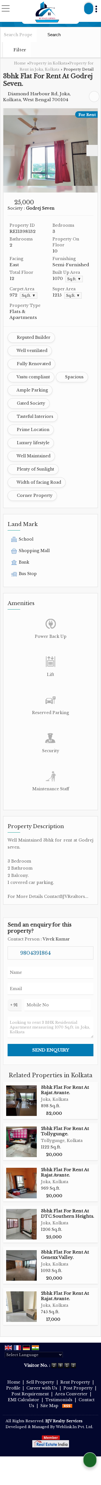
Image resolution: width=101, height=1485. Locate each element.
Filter (19, 49)
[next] (92, 150)
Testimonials (58, 1399)
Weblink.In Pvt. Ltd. (74, 1427)
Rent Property (75, 1382)
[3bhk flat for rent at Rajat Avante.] (21, 1100)
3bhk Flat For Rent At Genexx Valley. (65, 1254)
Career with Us (41, 1388)
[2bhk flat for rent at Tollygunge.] (21, 1142)
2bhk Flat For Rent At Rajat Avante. (65, 1172)
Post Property (78, 1388)
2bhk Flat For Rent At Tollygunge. (65, 1131)
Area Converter (71, 1393)
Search (53, 34)
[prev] (9, 150)
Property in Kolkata (48, 63)
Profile (13, 1388)
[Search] (88, 8)
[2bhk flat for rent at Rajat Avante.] (21, 1183)
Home (20, 63)
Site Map (49, 1405)
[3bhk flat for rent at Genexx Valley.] (21, 1265)
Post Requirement (30, 1393)
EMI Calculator (23, 1399)
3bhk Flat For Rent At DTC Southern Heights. (67, 1213)
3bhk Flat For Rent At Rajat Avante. (65, 1090)
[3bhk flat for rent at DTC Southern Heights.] (21, 1224)
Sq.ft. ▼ (74, 279)
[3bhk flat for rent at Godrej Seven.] (50, 150)
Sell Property (40, 1382)
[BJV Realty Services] (47, 11)
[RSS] (67, 1405)
